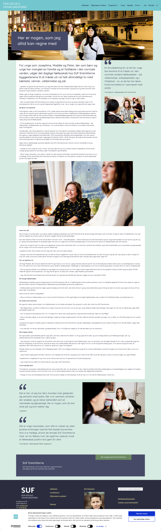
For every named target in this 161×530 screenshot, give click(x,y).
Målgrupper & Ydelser (98, 5)
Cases (123, 5)
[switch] (57, 526)
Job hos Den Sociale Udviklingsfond (130, 489)
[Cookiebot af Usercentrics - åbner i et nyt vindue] (16, 526)
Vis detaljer (100, 526)
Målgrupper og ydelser (58, 496)
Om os (137, 5)
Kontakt (151, 5)
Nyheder (130, 5)
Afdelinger (85, 5)
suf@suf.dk (24, 506)
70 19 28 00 (22, 508)
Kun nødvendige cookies (142, 519)
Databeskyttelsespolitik (126, 499)
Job (145, 5)
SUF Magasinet (89, 489)
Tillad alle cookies (141, 513)
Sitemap (53, 504)
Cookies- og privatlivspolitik (128, 502)
